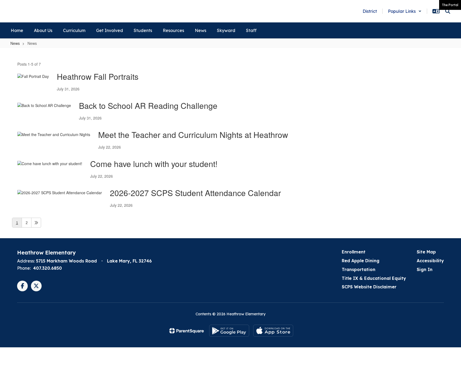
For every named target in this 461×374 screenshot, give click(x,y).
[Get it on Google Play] (229, 331)
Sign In (424, 269)
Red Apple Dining (360, 260)
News (15, 43)
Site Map (426, 251)
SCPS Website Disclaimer (369, 286)
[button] (405, 11)
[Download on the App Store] (273, 331)
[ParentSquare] (186, 331)
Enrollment (353, 251)
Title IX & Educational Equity (374, 278)
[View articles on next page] (36, 222)
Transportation (358, 269)
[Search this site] (447, 11)
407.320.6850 (47, 268)
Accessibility (430, 260)
